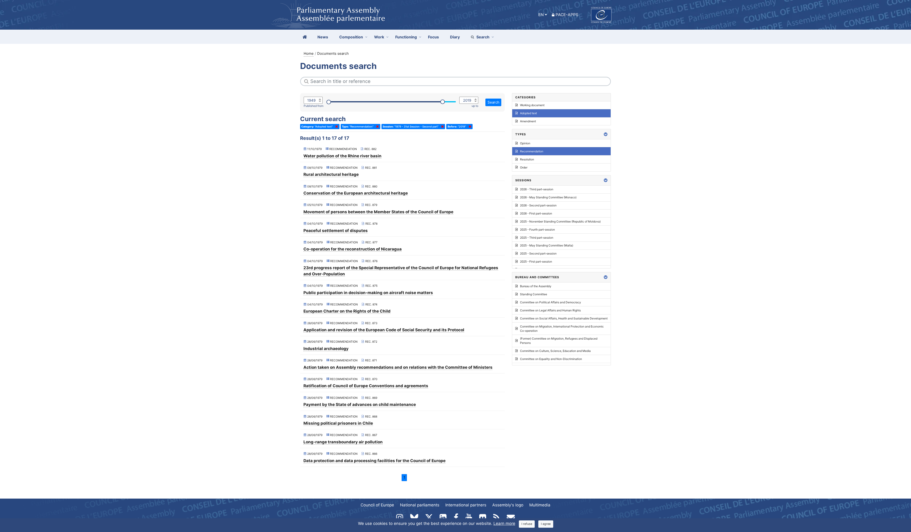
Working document (532, 105)
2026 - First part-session (536, 213)
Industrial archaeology (326, 348)
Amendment (528, 121)
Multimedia (539, 505)
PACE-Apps (567, 14)
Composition (351, 37)
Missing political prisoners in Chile (338, 423)
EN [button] (541, 14)
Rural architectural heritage (331, 174)
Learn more (504, 523)
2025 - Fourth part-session (537, 229)
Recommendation (531, 151)
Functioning (406, 37)
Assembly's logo (507, 505)
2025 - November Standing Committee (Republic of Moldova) (560, 221)
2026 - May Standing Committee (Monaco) (548, 197)
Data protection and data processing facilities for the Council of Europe (374, 460)
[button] (606, 134)
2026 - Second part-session (538, 205)
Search (482, 37)
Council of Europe (377, 505)
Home (309, 53)
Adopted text (528, 113)
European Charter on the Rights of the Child (346, 311)
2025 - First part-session (536, 261)
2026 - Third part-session (536, 189)
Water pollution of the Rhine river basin (342, 156)
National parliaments (419, 505)
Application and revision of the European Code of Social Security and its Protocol (383, 329)
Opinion (525, 143)
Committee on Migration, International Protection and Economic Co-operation (562, 328)
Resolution (527, 159)
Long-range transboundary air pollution (343, 442)
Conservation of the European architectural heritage (355, 193)
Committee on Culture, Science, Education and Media (555, 351)
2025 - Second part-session (538, 253)
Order (523, 167)
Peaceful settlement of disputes (335, 230)
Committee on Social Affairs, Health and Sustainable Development (564, 318)
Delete (335, 126)
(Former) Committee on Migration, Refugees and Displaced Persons (558, 341)
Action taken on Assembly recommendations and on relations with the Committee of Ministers (398, 367)
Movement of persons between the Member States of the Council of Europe (378, 211)
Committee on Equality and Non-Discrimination (551, 359)
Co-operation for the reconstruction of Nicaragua (352, 249)
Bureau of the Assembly (535, 286)
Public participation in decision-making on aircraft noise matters (368, 292)
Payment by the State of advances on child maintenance (359, 404)
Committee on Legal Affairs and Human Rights (550, 310)
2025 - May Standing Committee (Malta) (546, 245)
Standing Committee (533, 294)
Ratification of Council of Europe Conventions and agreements (365, 385)
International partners (465, 505)
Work (379, 37)
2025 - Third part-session (536, 237)
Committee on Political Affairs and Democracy (550, 302)
